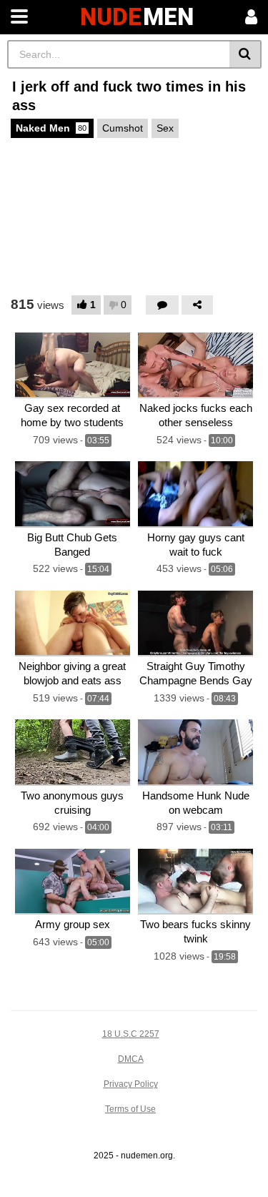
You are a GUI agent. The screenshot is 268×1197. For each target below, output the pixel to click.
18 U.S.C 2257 (130, 1034)
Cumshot (122, 128)
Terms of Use (130, 1109)
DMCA (131, 1059)
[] (245, 54)
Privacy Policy (131, 1084)
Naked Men (51, 128)
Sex (165, 128)
